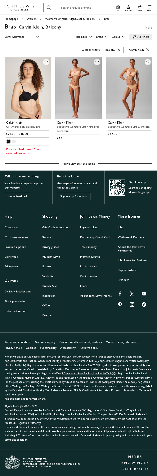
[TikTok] (144, 306)
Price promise (13, 266)
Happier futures (127, 270)
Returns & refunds (16, 311)
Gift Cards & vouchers (56, 227)
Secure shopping (45, 342)
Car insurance (88, 276)
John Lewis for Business (133, 260)
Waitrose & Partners (131, 237)
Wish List (48, 276)
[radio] (8, 141)
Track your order (15, 301)
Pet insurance (88, 266)
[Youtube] (144, 295)
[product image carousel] (28, 88)
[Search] (48, 7)
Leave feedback (18, 196)
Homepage (11, 18)
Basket (46, 266)
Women (32, 18)
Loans (83, 286)
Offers (46, 305)
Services (47, 237)
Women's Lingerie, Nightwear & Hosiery (70, 18)
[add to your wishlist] (46, 62)
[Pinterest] (120, 306)
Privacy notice (13, 347)
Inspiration (49, 295)
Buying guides (50, 247)
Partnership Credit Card (95, 237)
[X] (132, 295)
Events (46, 315)
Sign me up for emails (73, 196)
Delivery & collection (18, 291)
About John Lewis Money (96, 295)
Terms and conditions (18, 342)
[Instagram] (132, 306)
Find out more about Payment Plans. (25, 398)
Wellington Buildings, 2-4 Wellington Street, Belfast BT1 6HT (47, 386)
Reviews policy (89, 347)
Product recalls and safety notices (80, 342)
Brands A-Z (49, 286)
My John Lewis (51, 256)
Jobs (120, 227)
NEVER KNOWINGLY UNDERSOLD (135, 463)
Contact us (12, 227)
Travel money (88, 247)
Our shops (11, 256)
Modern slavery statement (122, 342)
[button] (149, 7)
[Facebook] (120, 295)
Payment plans (89, 227)
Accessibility (68, 347)
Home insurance (90, 256)
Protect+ (123, 280)
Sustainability (48, 347)
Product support (15, 247)
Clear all (91, 49)
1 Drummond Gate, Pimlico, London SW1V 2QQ (75, 365)
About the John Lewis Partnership (132, 248)
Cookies (31, 347)
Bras (107, 18)
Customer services (16, 237)
